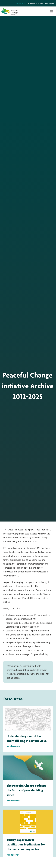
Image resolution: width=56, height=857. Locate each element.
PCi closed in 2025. (21, 3)
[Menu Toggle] (51, 11)
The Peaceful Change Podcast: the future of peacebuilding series (26, 790)
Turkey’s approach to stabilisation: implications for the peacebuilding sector (26, 844)
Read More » (13, 746)
